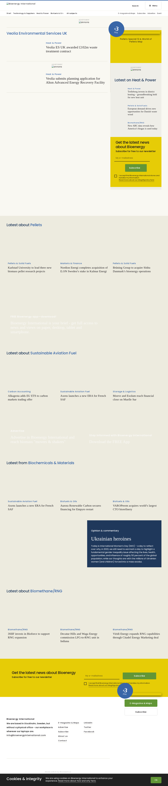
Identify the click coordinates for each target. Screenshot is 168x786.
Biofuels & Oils (57, 13)
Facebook (89, 732)
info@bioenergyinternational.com (26, 735)
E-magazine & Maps (126, 13)
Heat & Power (42, 13)
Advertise (151, 13)
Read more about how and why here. (77, 781)
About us (63, 736)
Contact (62, 741)
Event (159, 13)
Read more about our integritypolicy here (136, 180)
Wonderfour (65, 772)
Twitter (87, 727)
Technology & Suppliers (24, 13)
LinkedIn (88, 723)
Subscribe (141, 13)
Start (9, 13)
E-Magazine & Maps (141, 703)
